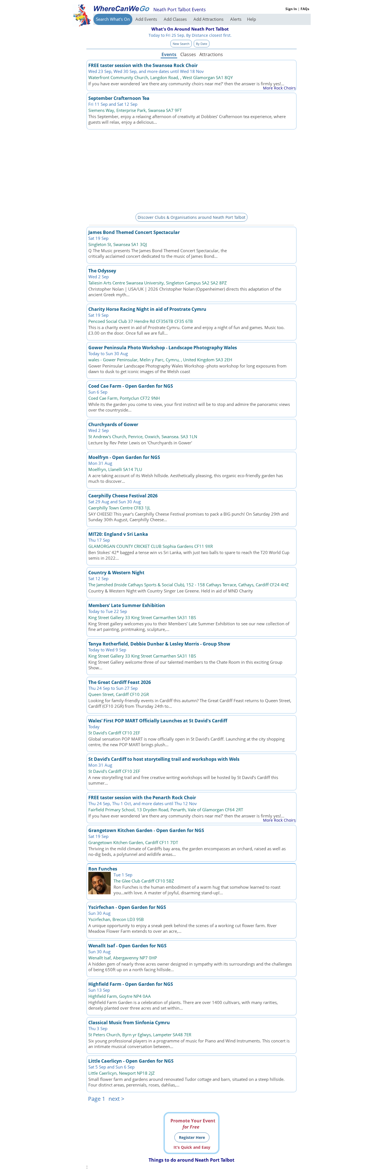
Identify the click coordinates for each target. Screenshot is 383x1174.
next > (116, 1098)
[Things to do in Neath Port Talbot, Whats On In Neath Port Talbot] (121, 8)
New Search (181, 44)
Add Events (146, 19)
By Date (201, 44)
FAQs (305, 8)
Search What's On (113, 19)
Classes (188, 54)
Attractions (210, 54)
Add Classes (176, 19)
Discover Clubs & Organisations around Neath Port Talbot (191, 217)
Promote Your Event (192, 1124)
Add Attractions (209, 19)
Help (251, 19)
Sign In (291, 8)
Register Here (192, 1137)
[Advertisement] (191, 170)
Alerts (235, 19)
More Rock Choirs (279, 88)
